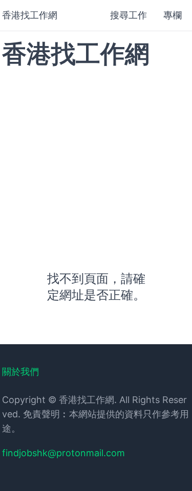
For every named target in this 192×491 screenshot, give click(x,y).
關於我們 (20, 371)
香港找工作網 (29, 15)
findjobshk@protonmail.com (63, 453)
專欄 (172, 15)
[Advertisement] (96, 158)
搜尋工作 (128, 15)
